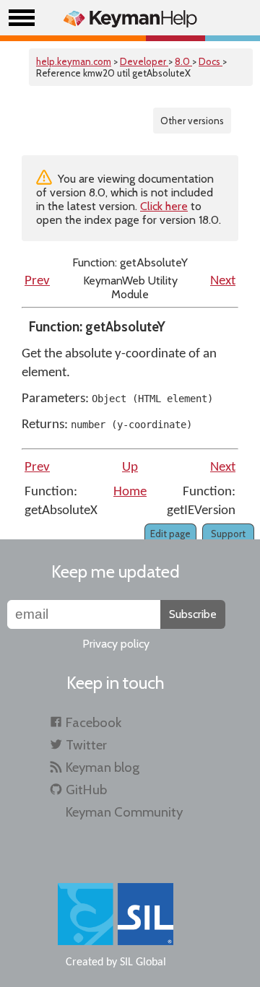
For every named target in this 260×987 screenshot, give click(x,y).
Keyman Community (124, 812)
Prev (37, 281)
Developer (144, 61)
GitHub (86, 789)
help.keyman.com (73, 61)
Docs (210, 61)
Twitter (86, 744)
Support (228, 533)
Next (222, 281)
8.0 (183, 61)
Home (130, 492)
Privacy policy (116, 644)
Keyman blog (102, 767)
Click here (164, 206)
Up (130, 467)
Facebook (93, 722)
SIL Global (143, 962)
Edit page (170, 533)
